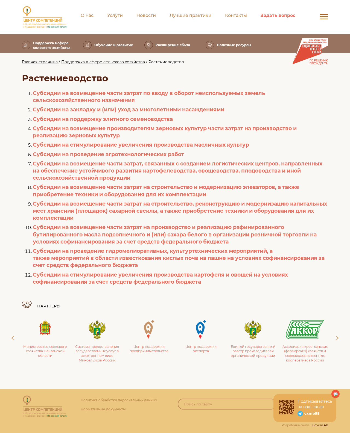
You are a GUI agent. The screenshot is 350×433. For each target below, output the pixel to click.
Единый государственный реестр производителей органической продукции (253, 351)
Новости (146, 15)
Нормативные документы (103, 409)
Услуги (115, 15)
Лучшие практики (190, 15)
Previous (12, 338)
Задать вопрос (278, 15)
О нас (87, 15)
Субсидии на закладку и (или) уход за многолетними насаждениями (128, 109)
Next (337, 338)
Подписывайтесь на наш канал (315, 404)
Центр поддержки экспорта (201, 349)
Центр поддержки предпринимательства (149, 349)
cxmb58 (312, 413)
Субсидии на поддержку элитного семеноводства (103, 119)
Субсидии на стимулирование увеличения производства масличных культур (141, 145)
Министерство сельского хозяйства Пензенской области (45, 351)
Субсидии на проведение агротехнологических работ (108, 154)
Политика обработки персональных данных (119, 400)
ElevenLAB (320, 425)
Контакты (236, 15)
